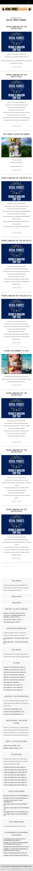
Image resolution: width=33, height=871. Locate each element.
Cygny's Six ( (7, 853)
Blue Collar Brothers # (18, 839)
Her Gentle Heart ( (9, 711)
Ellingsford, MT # (17, 709)
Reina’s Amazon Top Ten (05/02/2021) (16, 451)
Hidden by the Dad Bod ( (10, 677)
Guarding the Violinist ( (10, 842)
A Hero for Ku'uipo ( (9, 770)
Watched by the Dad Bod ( (11, 672)
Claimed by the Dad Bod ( (10, 669)
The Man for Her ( (8, 800)
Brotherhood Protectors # (12, 840)
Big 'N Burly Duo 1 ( (9, 685)
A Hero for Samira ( (9, 777)
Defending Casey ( (8, 846)
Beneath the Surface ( (10, 613)
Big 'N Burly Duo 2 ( (9, 687)
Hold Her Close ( (8, 714)
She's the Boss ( (8, 619)
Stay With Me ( (8, 709)
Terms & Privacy (16, 868)
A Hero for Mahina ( (9, 785)
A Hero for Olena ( (9, 775)
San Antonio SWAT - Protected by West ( (15, 638)
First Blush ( (7, 622)
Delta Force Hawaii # (19, 767)
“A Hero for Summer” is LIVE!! (16, 351)
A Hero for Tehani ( (9, 782)
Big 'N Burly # (21, 667)
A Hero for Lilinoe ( (9, 780)
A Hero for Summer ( (9, 772)
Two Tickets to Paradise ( (11, 615)
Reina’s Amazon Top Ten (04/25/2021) (16, 510)
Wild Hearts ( (7, 795)
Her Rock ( (6, 798)
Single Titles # (20, 613)
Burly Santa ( (7, 682)
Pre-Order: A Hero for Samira (16, 134)
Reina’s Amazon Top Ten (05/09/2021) (16, 394)
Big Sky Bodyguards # (22, 849)
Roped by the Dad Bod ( (10, 680)
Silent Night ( (7, 804)
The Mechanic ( (8, 839)
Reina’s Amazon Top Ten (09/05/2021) (16, 27)
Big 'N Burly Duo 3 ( (9, 690)
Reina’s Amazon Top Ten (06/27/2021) (16, 76)
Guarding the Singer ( (10, 849)
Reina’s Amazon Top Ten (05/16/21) (16, 295)
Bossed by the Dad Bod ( (10, 667)
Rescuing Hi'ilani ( (9, 767)
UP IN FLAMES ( (7, 814)
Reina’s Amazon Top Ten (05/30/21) (16, 240)
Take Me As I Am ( (8, 808)
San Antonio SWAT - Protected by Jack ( (14, 642)
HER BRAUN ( (7, 812)
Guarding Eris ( (8, 855)
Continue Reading (16, 66)
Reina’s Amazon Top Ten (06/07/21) (17, 178)
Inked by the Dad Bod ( (10, 675)
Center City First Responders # (20, 795)
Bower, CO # (16, 745)
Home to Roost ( (8, 745)
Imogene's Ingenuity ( (9, 748)
